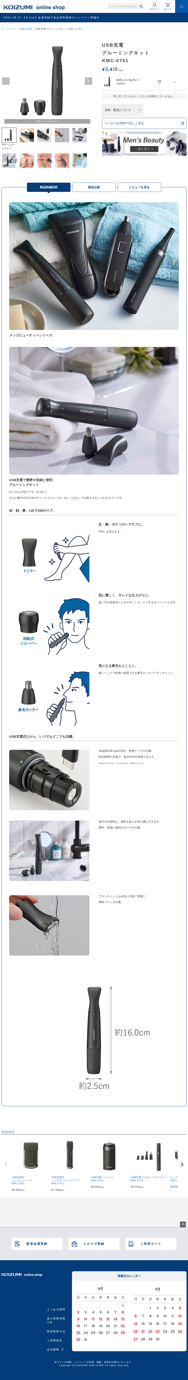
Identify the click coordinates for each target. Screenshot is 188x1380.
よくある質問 (56, 1309)
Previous (6, 81)
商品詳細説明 (48, 187)
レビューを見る (139, 187)
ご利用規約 (54, 1340)
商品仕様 (94, 187)
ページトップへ (183, 1224)
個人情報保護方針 (56, 1320)
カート (168, 9)
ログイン (154, 9)
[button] (5, 1164)
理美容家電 (25, 29)
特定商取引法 (56, 1331)
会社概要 (53, 1349)
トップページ (9, 29)
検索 (141, 6)
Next (88, 81)
